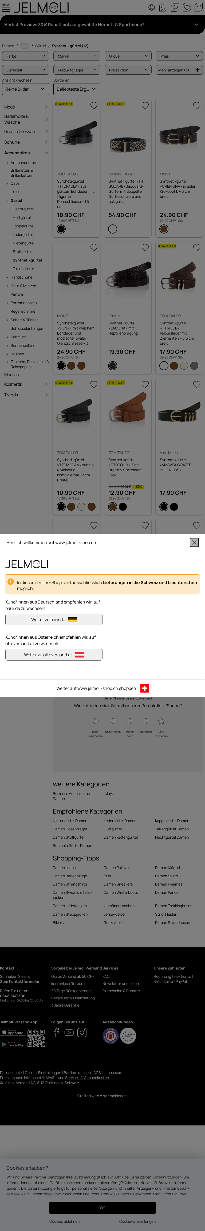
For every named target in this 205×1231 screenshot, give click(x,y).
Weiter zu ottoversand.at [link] (48, 655)
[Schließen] (194, 542)
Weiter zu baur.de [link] (48, 619)
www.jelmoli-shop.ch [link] (97, 688)
